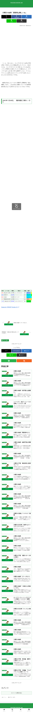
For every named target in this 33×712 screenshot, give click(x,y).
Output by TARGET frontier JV (9, 307)
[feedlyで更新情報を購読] (8, 360)
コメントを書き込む (16, 692)
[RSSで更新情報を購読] (24, 360)
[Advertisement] (16, 44)
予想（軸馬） (5, 340)
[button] (21, 21)
